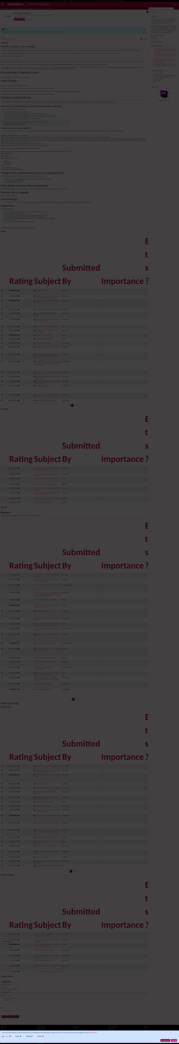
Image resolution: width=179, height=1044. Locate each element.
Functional (39, 1036)
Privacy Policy (93, 1032)
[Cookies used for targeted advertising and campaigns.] (31, 1036)
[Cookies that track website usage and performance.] (20, 1036)
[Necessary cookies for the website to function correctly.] (10, 1036)
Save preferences (165, 1040)
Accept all (174, 1040)
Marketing (28, 1036)
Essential (7, 1036)
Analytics (17, 1036)
